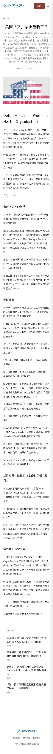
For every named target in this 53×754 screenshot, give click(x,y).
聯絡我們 (36, 738)
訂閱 (39, 5)
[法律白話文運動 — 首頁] (13, 6)
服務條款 (26, 738)
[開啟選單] (48, 5)
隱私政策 (16, 738)
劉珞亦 (20, 68)
